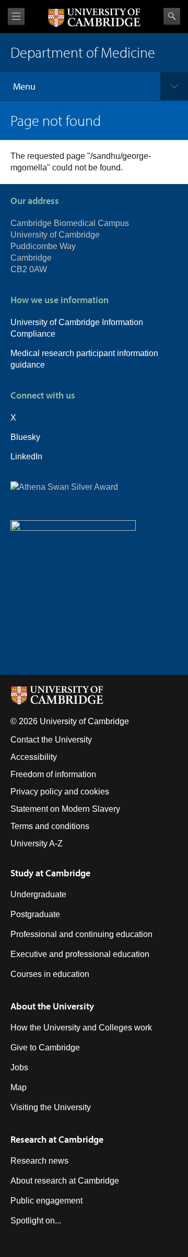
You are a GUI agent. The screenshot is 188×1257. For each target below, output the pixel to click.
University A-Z (36, 843)
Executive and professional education (79, 954)
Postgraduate (35, 914)
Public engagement (46, 1200)
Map (18, 1087)
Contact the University (51, 739)
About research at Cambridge (64, 1180)
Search (171, 16)
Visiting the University (50, 1107)
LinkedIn (26, 456)
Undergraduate (38, 894)
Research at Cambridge (56, 1139)
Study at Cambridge (50, 873)
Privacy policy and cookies (59, 791)
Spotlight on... (35, 1220)
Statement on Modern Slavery (65, 808)
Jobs (19, 1067)
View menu (16, 16)
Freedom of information (53, 774)
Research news (39, 1160)
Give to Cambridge (45, 1047)
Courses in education (49, 974)
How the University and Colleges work (81, 1027)
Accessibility (33, 757)
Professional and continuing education (81, 934)
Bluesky (25, 437)
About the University (52, 1006)
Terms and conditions (49, 826)
